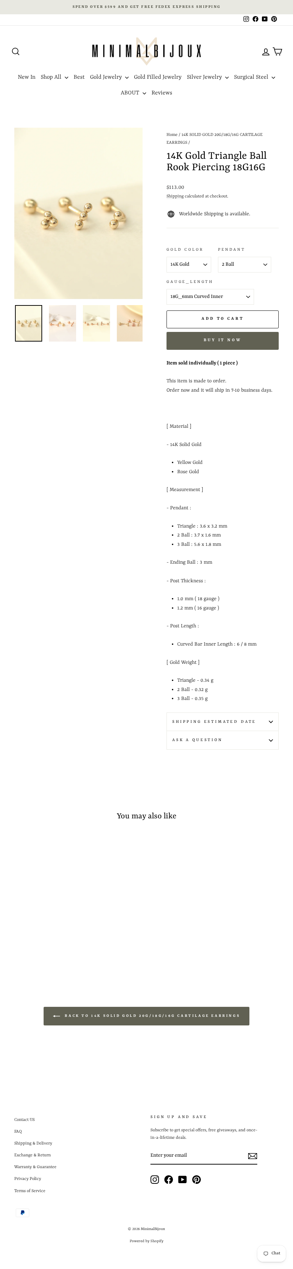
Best (79, 77)
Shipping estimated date (214, 722)
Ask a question (197, 740)
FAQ (18, 1131)
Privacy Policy (27, 1178)
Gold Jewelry (106, 77)
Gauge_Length (190, 282)
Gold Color (185, 250)
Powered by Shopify (146, 1241)
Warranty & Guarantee (35, 1167)
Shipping (175, 196)
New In (26, 77)
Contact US (24, 1119)
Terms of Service (29, 1191)
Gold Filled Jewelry (158, 77)
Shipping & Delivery (33, 1143)
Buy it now (223, 340)
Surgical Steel (252, 77)
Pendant (231, 250)
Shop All (52, 77)
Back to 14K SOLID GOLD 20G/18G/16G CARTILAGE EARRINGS (151, 1016)
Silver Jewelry (205, 77)
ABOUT (131, 93)
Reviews (162, 93)
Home (172, 134)
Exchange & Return (32, 1155)
